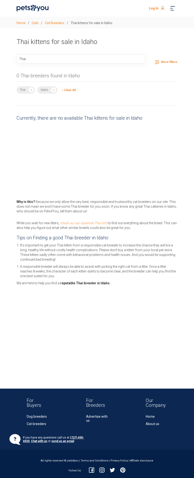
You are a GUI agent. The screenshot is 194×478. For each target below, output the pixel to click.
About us (152, 424)
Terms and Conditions (94, 460)
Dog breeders (37, 416)
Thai (23, 90)
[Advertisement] (97, 159)
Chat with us (39, 441)
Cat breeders (36, 424)
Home (150, 416)
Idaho (44, 90)
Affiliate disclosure (141, 460)
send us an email (62, 441)
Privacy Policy (119, 460)
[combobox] (81, 58)
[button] (68, 90)
